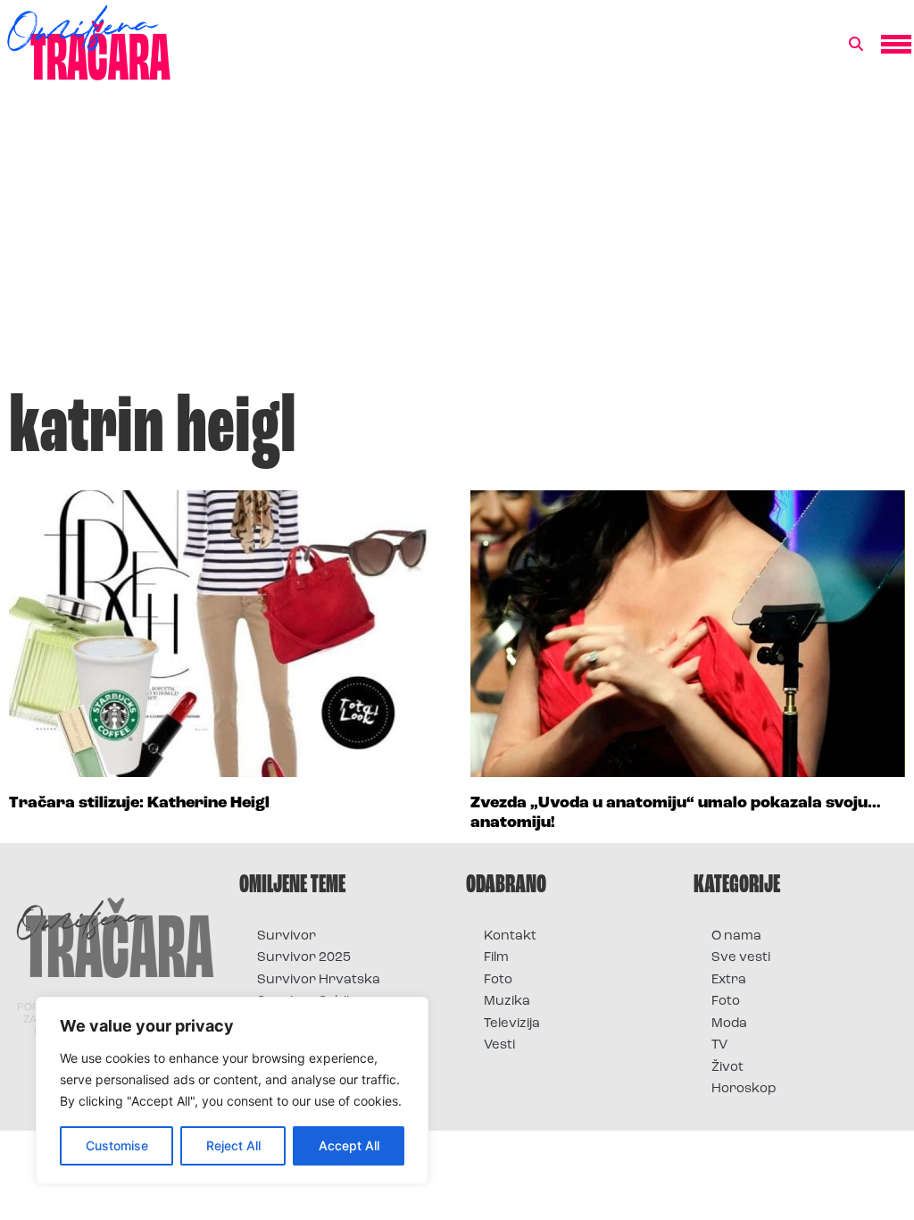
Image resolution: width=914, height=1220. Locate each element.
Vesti (499, 1045)
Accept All (349, 1145)
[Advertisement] (457, 245)
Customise (117, 1145)
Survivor (286, 936)
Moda (729, 1024)
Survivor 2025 (304, 958)
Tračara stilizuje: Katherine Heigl (139, 804)
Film (496, 958)
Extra (728, 980)
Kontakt (510, 936)
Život (727, 1067)
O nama (736, 936)
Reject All (233, 1145)
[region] (232, 1090)
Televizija (512, 1024)
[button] (855, 44)
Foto (498, 980)
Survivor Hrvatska (318, 980)
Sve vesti (740, 958)
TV (719, 1045)
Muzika (507, 1001)
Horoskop (744, 1089)
